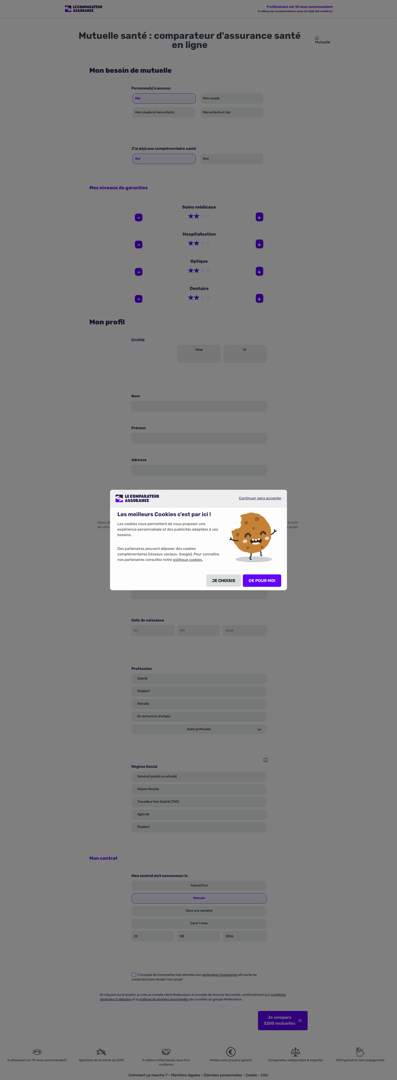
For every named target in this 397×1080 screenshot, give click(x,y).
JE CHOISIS (223, 580)
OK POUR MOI (262, 580)
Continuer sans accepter (256, 500)
